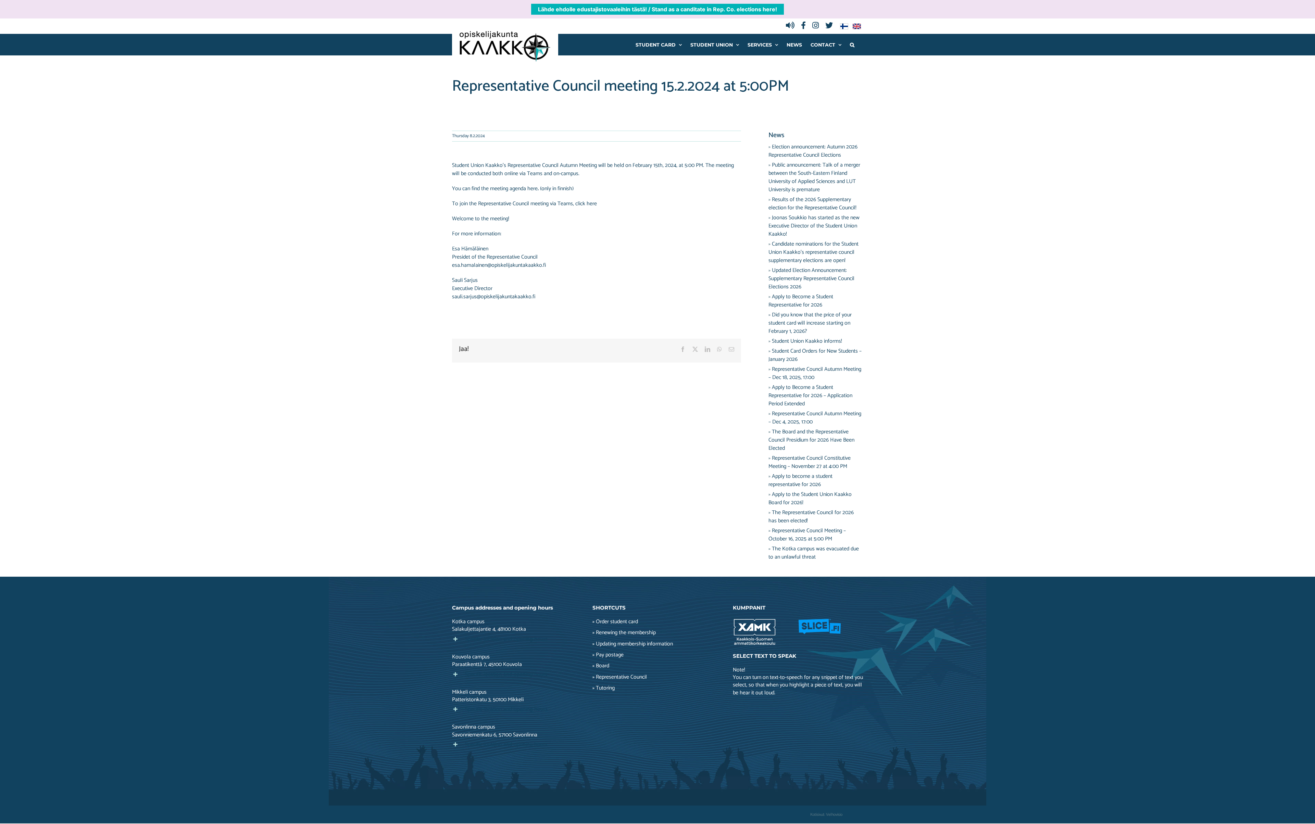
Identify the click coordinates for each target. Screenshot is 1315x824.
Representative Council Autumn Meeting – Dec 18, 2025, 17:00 (814, 373)
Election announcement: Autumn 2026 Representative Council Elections (812, 151)
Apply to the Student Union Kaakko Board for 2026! (810, 498)
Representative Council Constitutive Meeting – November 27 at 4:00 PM (809, 462)
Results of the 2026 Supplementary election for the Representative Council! (812, 203)
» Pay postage (608, 655)
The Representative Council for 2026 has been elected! (811, 516)
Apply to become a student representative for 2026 (800, 480)
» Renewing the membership (624, 633)
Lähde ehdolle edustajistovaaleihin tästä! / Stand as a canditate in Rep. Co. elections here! (657, 9)
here (592, 203)
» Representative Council (619, 677)
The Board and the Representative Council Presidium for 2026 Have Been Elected (811, 440)
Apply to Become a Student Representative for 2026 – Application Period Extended (810, 395)
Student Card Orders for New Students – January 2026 (815, 355)
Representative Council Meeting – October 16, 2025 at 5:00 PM (807, 535)
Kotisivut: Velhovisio (826, 814)
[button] (852, 44)
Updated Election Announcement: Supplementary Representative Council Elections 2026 (811, 278)
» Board (600, 666)
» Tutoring (603, 688)
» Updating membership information (632, 644)
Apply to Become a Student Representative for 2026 (800, 301)
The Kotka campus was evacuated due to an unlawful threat (813, 553)
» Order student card (615, 622)
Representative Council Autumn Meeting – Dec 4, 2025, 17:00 (814, 418)
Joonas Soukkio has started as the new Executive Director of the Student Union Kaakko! (814, 226)
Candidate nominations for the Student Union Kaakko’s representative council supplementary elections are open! (813, 252)
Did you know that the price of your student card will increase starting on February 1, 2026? (810, 323)
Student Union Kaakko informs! (807, 341)
